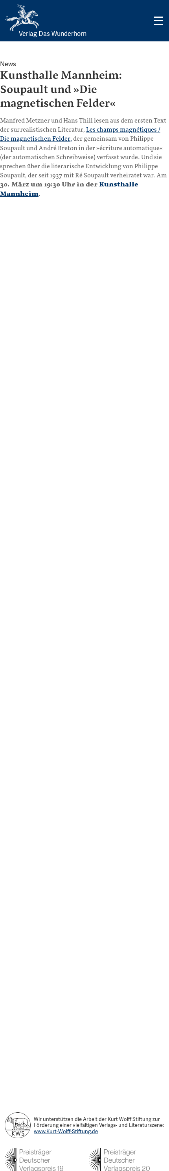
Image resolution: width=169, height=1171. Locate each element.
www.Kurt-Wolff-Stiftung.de (66, 1131)
